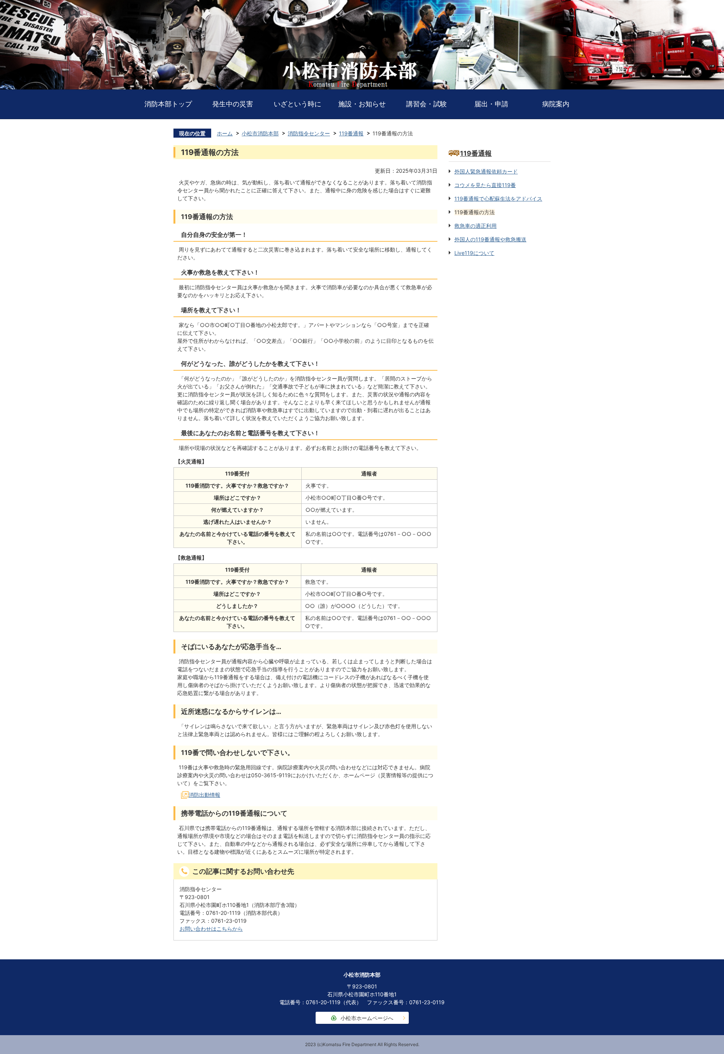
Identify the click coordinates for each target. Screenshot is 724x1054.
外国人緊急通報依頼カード (486, 171)
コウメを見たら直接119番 (485, 185)
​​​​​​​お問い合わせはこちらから (211, 928)
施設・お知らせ (362, 104)
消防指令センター (309, 133)
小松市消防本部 (260, 133)
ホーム (225, 133)
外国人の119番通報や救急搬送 (490, 239)
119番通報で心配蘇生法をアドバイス (498, 198)
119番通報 (351, 133)
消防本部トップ (168, 104)
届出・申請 (491, 104)
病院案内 (555, 104)
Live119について (474, 253)
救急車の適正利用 (475, 225)
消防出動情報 (204, 795)
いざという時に (297, 104)
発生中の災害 (232, 104)
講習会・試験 (426, 104)
